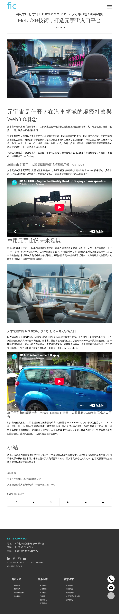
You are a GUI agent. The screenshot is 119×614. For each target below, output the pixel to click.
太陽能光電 (70, 592)
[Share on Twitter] (33, 502)
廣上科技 (43, 592)
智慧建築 (69, 585)
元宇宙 (10, 126)
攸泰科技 (43, 596)
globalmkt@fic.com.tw (27, 551)
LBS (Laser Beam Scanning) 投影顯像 (47, 337)
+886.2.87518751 (25, 547)
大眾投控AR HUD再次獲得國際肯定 (24, 479)
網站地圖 (10, 566)
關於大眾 (16, 579)
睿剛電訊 (43, 600)
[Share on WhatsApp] (50, 502)
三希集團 (43, 589)
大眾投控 (43, 585)
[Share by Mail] (103, 502)
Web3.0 (44, 136)
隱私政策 (19, 566)
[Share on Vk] (85, 502)
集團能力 (16, 589)
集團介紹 (16, 585)
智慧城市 (69, 579)
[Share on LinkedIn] (68, 502)
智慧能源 (69, 589)
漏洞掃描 (69, 600)
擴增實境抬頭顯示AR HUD (81, 170)
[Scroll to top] (111, 595)
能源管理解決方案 (73, 596)
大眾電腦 (11, 170)
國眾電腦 (43, 603)
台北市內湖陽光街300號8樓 (30, 543)
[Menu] (108, 6)
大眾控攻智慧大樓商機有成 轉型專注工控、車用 (31, 484)
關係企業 (43, 579)
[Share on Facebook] (16, 502)
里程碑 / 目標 (18, 592)
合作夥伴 (16, 596)
